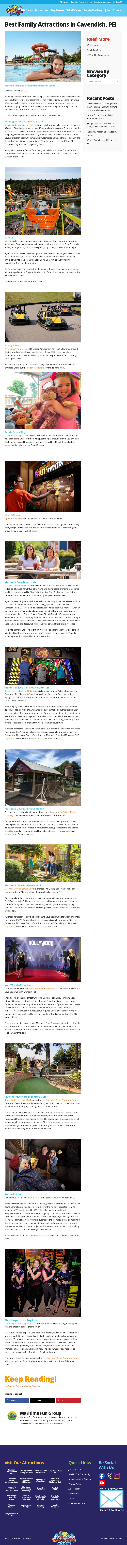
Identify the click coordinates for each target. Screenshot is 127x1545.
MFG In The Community (98, 55)
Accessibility (73, 1488)
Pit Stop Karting (12, 349)
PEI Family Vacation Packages (100, 131)
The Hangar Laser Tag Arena (18, 1323)
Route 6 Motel (33, 1197)
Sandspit (9, 241)
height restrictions (35, 367)
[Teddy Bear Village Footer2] (26, 1506)
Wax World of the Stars (41, 988)
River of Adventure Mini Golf (18, 1100)
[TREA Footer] (55, 1497)
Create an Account (102, 2)
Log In (89, 2)
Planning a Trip (23, 85)
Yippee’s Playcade (13, 518)
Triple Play (10, 738)
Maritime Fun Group (44, 85)
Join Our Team (77, 2)
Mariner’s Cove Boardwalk (17, 585)
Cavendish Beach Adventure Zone (61, 1100)
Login (71, 1498)
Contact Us (118, 2)
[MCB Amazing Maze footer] (11, 1489)
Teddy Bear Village (13, 435)
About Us (64, 2)
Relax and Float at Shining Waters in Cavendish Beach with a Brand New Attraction (102, 106)
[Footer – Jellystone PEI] (55, 1471)
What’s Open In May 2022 (99, 140)
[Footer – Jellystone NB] (11, 1514)
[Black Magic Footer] (40, 1497)
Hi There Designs (114, 1538)
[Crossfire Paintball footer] (40, 1489)
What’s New (92, 45)
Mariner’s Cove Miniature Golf (19, 888)
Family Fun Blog (94, 50)
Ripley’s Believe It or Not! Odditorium (22, 691)
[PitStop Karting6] (40, 1506)
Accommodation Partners (80, 1479)
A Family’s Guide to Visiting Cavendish (23, 1386)
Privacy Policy (74, 1484)
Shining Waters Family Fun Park (19, 125)
